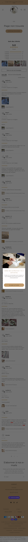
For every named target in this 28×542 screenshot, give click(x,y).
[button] (23, 254)
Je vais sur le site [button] (14, 285)
